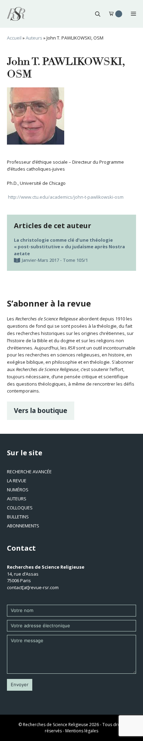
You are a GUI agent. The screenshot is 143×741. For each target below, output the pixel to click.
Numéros (17, 489)
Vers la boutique (40, 410)
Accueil (14, 38)
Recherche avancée (29, 471)
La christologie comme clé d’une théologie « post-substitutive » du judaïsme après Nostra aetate (69, 247)
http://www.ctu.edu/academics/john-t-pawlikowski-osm (65, 197)
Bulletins (18, 517)
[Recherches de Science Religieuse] (16, 13)
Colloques (20, 508)
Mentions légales (81, 731)
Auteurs (34, 38)
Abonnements (23, 526)
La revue (16, 480)
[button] (97, 13)
